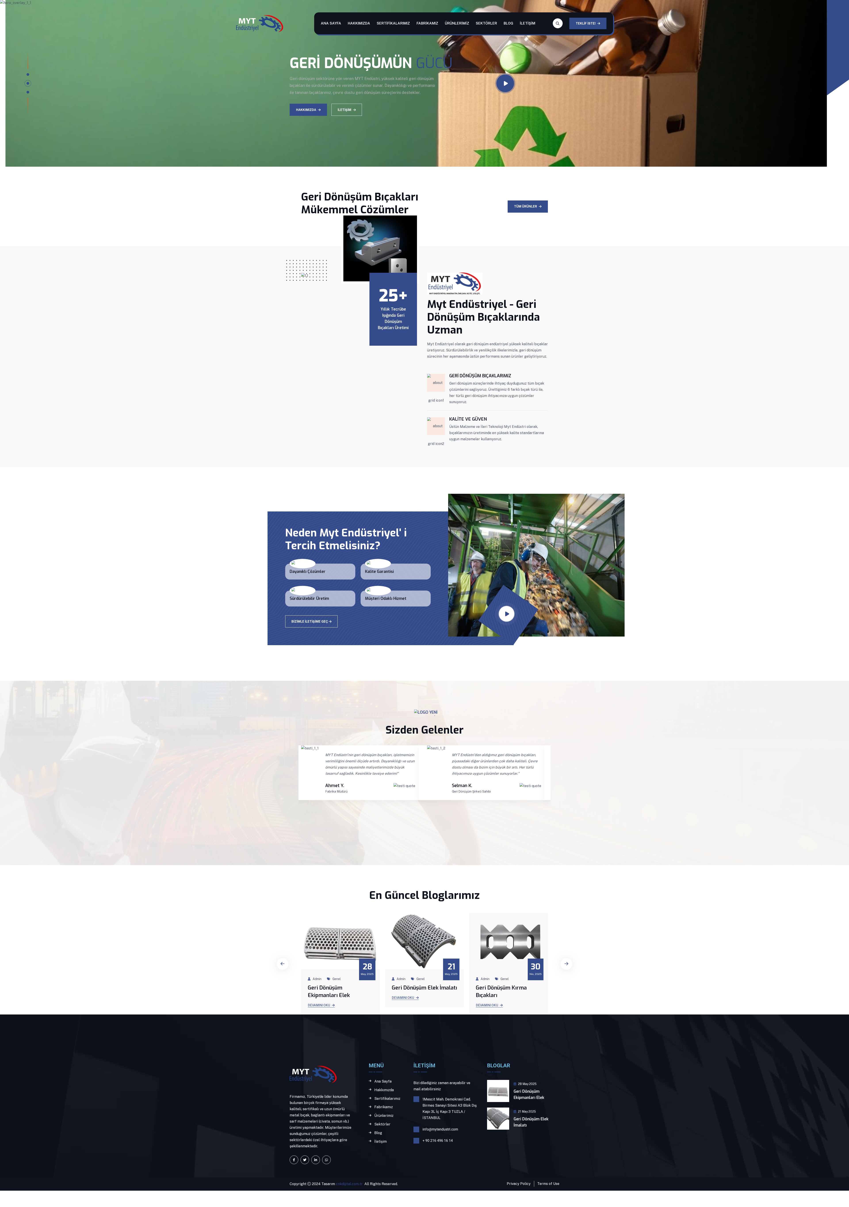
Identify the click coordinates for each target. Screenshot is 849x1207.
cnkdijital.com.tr (349, 1184)
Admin (317, 979)
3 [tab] (28, 92)
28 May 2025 (527, 1084)
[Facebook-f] (294, 1160)
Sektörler (486, 23)
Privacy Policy (519, 1184)
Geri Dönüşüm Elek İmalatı (340, 987)
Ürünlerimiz (457, 23)
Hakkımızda (359, 23)
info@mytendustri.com (440, 1129)
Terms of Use (548, 1184)
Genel (336, 979)
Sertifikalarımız (393, 23)
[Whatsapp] (326, 1160)
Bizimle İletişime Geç (309, 621)
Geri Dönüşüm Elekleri (503, 987)
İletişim (527, 23)
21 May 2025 (527, 1111)
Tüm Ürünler (525, 206)
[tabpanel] (413, 83)
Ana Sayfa (331, 23)
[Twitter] (304, 1160)
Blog (508, 23)
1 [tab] (28, 74)
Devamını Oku (319, 997)
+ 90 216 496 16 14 (438, 1140)
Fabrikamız (427, 23)
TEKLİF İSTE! (586, 23)
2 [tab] (28, 83)
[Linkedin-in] (315, 1160)
